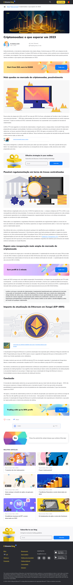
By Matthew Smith (14, 43)
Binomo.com (24, 551)
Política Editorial (25, 561)
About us (6, 558)
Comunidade (24, 564)
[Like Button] (5, 420)
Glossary (23, 568)
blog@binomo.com (41, 554)
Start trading (61, 2)
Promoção (6, 561)
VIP (7, 554)
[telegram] (39, 558)
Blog (5, 551)
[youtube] (49, 558)
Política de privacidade (27, 558)
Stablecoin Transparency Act (50, 236)
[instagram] (44, 558)
